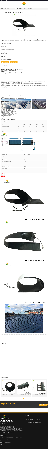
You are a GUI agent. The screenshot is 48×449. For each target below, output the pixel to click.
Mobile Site (13, 427)
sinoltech (2, 423)
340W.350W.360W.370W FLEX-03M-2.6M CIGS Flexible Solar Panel (12, 336)
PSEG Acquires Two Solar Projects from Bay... (33, 422)
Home (1, 8)
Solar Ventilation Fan (3, 428)
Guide (1, 427)
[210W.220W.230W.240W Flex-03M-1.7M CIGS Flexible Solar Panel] (24, 386)
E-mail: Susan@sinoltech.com (6, 442)
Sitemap (10, 427)
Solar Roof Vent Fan (11, 432)
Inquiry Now (43, 404)
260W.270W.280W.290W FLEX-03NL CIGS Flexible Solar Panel (12, 335)
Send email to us (5, 62)
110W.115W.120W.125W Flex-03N (30, 8)
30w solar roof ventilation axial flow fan (11, 429)
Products (7, 8)
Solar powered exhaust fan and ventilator (13, 428)
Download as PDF (14, 62)
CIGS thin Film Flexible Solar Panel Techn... (33, 419)
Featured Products (5, 427)
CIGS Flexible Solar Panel (16, 8)
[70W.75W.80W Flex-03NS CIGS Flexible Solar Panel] (8, 386)
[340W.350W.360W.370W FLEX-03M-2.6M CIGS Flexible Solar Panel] (39, 386)
